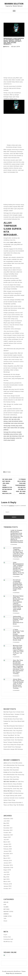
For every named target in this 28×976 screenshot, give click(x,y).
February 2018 (8, 884)
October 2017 (7, 888)
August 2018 (7, 870)
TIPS (5, 918)
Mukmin (7, 46)
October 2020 (7, 846)
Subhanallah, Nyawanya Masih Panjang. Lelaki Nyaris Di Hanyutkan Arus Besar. (18, 620)
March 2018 (7, 881)
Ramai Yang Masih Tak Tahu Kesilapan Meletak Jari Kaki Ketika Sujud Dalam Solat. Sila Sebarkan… (13, 738)
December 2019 (8, 853)
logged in (11, 505)
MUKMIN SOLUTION (14, 4)
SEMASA (6, 914)
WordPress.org (8, 941)
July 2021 (6, 839)
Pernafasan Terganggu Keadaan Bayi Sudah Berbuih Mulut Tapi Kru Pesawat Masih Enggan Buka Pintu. (18, 585)
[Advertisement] (14, 62)
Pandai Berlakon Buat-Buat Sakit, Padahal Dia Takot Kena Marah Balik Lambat (14, 721)
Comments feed (8, 939)
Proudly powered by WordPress (11, 971)
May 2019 (6, 856)
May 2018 (6, 877)
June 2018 (7, 874)
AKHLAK (6, 902)
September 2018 (8, 867)
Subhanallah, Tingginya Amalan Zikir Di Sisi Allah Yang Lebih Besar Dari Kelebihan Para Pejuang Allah (18, 552)
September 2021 (8, 835)
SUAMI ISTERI (8, 916)
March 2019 (7, 858)
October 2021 (7, 832)
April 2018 (6, 879)
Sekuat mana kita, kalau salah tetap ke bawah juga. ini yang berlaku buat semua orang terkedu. (18, 684)
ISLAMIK (6, 907)
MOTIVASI (8, 472)
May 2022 (6, 823)
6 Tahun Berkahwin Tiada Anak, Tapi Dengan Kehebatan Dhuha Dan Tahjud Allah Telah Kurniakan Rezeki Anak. (18, 635)
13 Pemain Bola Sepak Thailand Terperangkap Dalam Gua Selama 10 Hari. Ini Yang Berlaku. (20, 486)
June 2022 (7, 821)
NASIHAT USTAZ (8, 911)
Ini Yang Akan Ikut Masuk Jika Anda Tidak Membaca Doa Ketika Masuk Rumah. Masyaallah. (7, 486)
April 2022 (6, 825)
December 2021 (8, 828)
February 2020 (8, 849)
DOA (5, 904)
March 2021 (7, 842)
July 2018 (6, 872)
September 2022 (8, 818)
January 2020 (7, 851)
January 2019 (7, 863)
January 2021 (7, 844)
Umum (5, 921)
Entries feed (7, 937)
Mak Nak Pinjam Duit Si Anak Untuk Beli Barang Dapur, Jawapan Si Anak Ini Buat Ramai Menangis (14, 714)
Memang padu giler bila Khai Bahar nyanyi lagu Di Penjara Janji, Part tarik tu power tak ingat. (18, 650)
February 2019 (8, 860)
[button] (14, 11)
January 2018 (7, 886)
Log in (5, 934)
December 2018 (8, 865)
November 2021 (8, 830)
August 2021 (7, 837)
